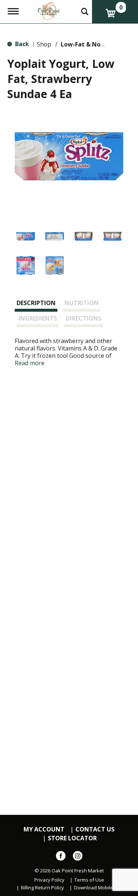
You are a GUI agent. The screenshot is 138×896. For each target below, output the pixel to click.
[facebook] (61, 857)
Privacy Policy (49, 880)
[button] (25, 236)
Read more (30, 363)
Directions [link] (83, 318)
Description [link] (36, 303)
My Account (44, 829)
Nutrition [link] (81, 303)
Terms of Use (89, 880)
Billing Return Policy (42, 887)
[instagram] (77, 857)
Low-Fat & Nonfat (87, 44)
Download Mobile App (98, 887)
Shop (44, 44)
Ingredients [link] (37, 318)
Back (21, 44)
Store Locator (72, 838)
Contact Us (94, 829)
